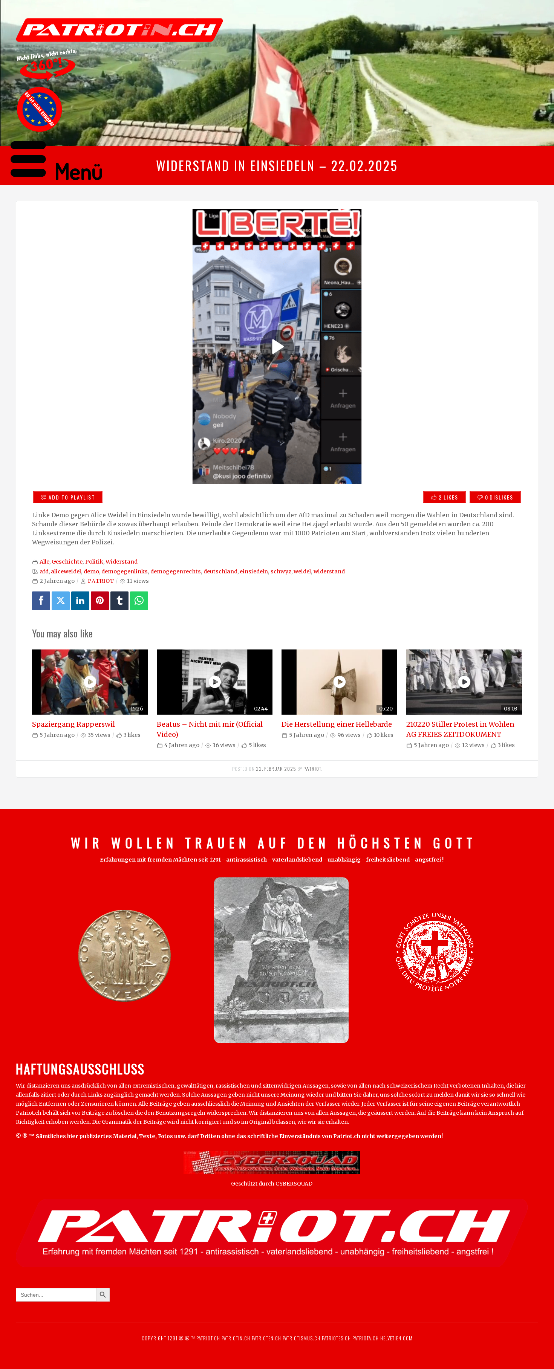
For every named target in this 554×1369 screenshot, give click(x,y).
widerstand (329, 571)
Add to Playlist (72, 497)
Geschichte (67, 561)
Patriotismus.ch (301, 1338)
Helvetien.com (396, 1338)
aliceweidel (66, 571)
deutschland (220, 571)
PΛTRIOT (101, 581)
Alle (44, 561)
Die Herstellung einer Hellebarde (337, 724)
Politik (94, 561)
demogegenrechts (175, 571)
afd (44, 571)
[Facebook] (41, 600)
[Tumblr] (119, 600)
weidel (302, 571)
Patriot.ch (208, 1338)
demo (91, 571)
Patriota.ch (365, 1338)
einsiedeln (254, 571)
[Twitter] (61, 600)
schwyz (281, 571)
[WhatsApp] (139, 600)
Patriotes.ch (336, 1338)
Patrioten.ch (265, 1338)
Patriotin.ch (236, 1338)
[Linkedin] (80, 600)
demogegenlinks (124, 571)
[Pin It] (100, 600)
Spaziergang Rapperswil (73, 724)
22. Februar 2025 (276, 768)
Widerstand (122, 561)
